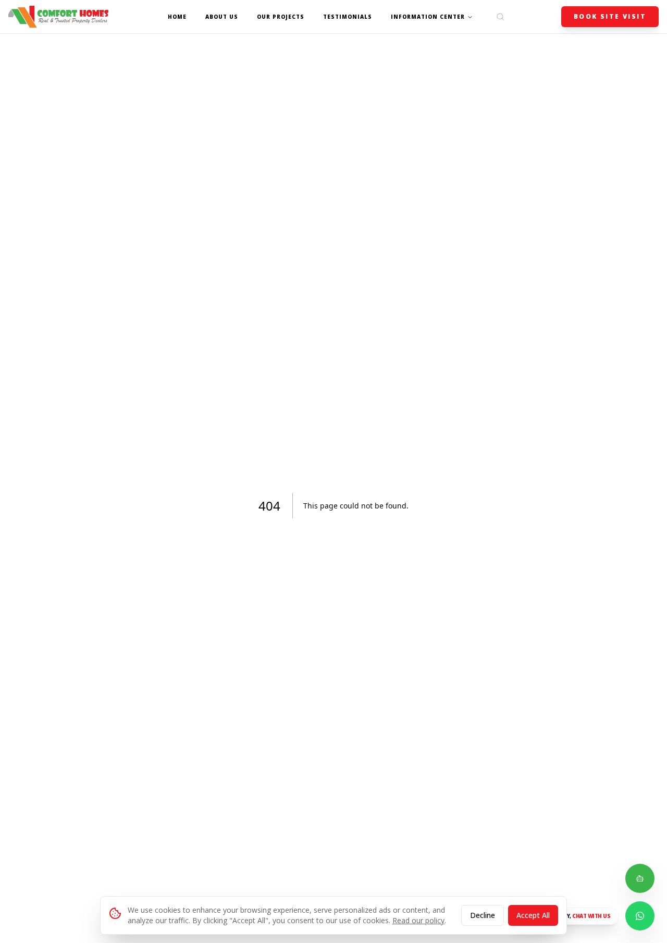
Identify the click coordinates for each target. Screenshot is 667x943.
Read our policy (418, 920)
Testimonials (347, 16)
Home (177, 16)
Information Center (428, 16)
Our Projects (280, 16)
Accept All (533, 915)
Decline (482, 915)
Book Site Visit (610, 16)
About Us (221, 16)
